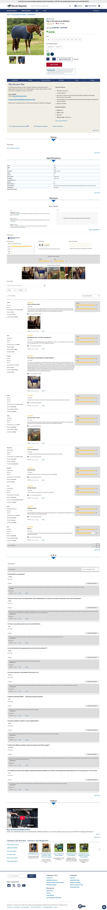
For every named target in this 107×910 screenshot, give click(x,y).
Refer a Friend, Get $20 (76, 885)
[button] (70, 5)
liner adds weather (11, 851)
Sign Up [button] (31, 876)
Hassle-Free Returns (57, 126)
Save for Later (60, 23)
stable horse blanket (12, 848)
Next (99, 849)
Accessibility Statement (48, 907)
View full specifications (61, 120)
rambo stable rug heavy (13, 844)
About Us (72, 878)
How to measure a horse (13, 148)
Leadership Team (75, 880)
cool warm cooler (11, 854)
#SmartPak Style (74, 887)
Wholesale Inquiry (51, 885)
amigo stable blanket (12, 861)
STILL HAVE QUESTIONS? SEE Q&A (18, 126)
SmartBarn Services (51, 880)
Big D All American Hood (20, 96)
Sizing (30, 80)
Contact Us (49, 878)
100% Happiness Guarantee (41, 126)
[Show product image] (25, 36)
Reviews (61, 80)
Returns (48, 893)
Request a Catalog (75, 882)
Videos (92, 80)
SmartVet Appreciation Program (55, 882)
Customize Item (66, 59)
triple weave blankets (12, 858)
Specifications (45, 80)
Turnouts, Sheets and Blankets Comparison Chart (21, 99)
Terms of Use (9, 907)
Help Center (49, 890)
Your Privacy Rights (25, 907)
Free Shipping (50, 895)
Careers (55, 907)
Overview (15, 80)
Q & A (76, 80)
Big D (47, 19)
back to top (96, 130)
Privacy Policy (17, 907)
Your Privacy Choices (36, 907)
